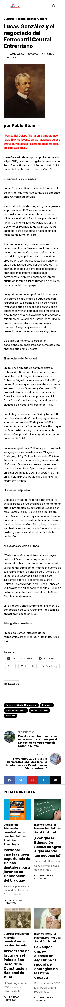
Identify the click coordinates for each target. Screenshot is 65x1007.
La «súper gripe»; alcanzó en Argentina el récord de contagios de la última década (46, 962)
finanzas (47, 705)
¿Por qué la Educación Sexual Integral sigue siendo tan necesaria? (47, 847)
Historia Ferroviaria (16, 710)
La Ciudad (13, 997)
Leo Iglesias (17, 54)
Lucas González (39, 710)
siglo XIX (10, 715)
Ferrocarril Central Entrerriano (21, 705)
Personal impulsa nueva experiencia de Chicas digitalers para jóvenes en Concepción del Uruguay (17, 865)
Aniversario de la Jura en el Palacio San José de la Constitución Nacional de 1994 (17, 964)
